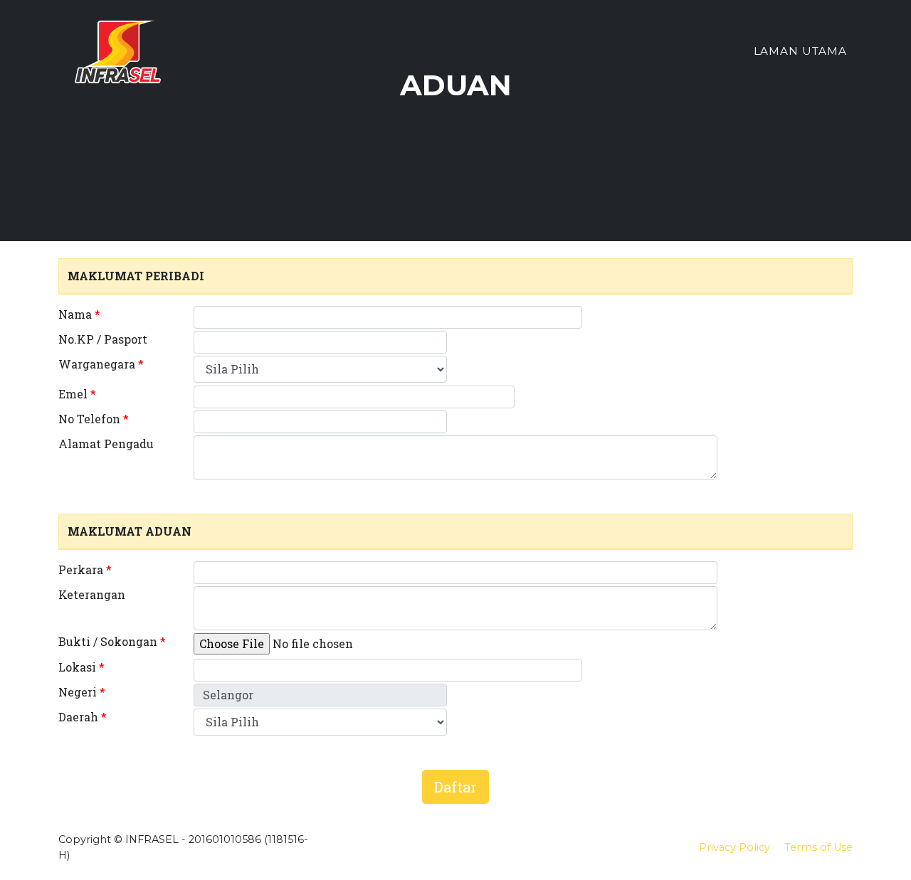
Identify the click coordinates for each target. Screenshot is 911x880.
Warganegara (101, 363)
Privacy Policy (734, 847)
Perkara (85, 569)
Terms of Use (818, 847)
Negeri (81, 691)
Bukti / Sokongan (112, 641)
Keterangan (91, 594)
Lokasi (81, 666)
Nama (79, 314)
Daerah (82, 716)
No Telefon (93, 418)
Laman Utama (800, 51)
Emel (77, 393)
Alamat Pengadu (106, 443)
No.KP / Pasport (102, 339)
